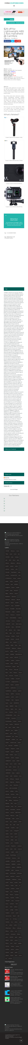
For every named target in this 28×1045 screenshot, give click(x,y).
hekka (11, 350)
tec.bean (11, 420)
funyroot (5, 340)
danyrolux (8, 38)
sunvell (5, 419)
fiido (9, 336)
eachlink (13, 328)
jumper (12, 365)
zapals (5, 444)
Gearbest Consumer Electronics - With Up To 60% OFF (14, 544)
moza (14, 387)
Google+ (12, 109)
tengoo (10, 421)
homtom (5, 353)
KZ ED (18, 369)
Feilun (9, 335)
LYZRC (14, 377)
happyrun (9, 349)
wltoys (15, 436)
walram (20, 433)
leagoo (5, 372)
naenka (10, 389)
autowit (9, 304)
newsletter (18, 111)
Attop (12, 302)
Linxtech (13, 375)
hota (21, 353)
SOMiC (11, 417)
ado (12, 294)
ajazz (21, 295)
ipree (14, 360)
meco (18, 380)
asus (21, 301)
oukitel (5, 399)
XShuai (13, 440)
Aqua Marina (19, 299)
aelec (21, 294)
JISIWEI (5, 363)
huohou (9, 357)
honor (10, 353)
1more (15, 292)
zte (12, 445)
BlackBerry (19, 308)
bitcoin (14, 308)
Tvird (20, 426)
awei (19, 304)
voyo (17, 433)
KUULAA (13, 369)
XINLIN (19, 438)
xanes (20, 437)
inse (21, 359)
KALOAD (20, 365)
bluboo (16, 311)
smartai (17, 414)
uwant (5, 430)
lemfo (5, 373)
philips (18, 400)
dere (19, 322)
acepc (5, 294)
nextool (15, 390)
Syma (9, 419)
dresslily (15, 326)
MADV (10, 379)
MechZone (14, 380)
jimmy (14, 362)
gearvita (16, 343)
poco (13, 401)
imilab (9, 359)
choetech (5, 316)
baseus (16, 305)
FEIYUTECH (19, 335)
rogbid (10, 406)
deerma (14, 322)
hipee (17, 352)
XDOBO (5, 438)
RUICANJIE (13, 407)
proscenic (6, 403)
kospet (10, 367)
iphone (9, 360)
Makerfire (20, 379)
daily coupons (6, 321)
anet (9, 299)
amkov (15, 298)
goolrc (10, 348)
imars (5, 359)
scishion (16, 410)
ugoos (5, 427)
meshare (14, 383)
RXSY (5, 409)
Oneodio (13, 396)
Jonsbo (16, 363)
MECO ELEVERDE (7, 382)
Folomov (18, 338)
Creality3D (14, 319)
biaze (14, 306)
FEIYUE (13, 335)
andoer (5, 299)
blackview (6, 309)
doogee (16, 325)
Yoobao (15, 441)
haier (5, 349)
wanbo (5, 434)
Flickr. (6, 111)
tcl (7, 420)
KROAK (14, 367)
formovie (13, 339)
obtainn (8, 394)
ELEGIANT (9, 329)
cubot (19, 319)
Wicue (16, 434)
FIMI (12, 336)
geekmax (19, 345)
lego (20, 372)
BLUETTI (5, 312)
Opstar (9, 397)
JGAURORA (6, 362)
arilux (5, 301)
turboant (15, 426)
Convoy (16, 318)
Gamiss (5, 343)
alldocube (17, 296)
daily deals (14, 321)
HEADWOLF (6, 350)
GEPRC (15, 346)
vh (8, 431)
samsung (14, 409)
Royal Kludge (6, 407)
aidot (13, 295)
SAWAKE (11, 410)
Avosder (14, 304)
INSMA (5, 360)
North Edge (6, 393)
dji (16, 323)
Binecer (9, 308)
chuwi (10, 316)
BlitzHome (11, 309)
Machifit (5, 379)
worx (19, 436)
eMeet (9, 331)
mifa (17, 384)
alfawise (5, 296)
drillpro (20, 326)
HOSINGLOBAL (16, 353)
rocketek (5, 406)
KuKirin (5, 369)
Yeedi (21, 440)
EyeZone (20, 333)
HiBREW (16, 350)
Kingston (15, 366)
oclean (13, 394)
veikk (20, 430)
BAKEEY (5, 305)
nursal (15, 393)
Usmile (9, 428)
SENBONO (16, 411)
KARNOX (5, 366)
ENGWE (5, 332)
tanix (5, 420)
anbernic (19, 298)
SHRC (10, 413)
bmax (10, 312)
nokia (21, 392)
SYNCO (13, 419)
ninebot (11, 392)
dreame (10, 326)
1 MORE (5, 292)
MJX (20, 386)
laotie (16, 370)
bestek (10, 306)
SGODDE (6, 413)
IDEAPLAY (14, 357)
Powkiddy (18, 401)
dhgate (5, 323)
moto (5, 387)
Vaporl (16, 430)
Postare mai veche (11, 22)
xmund (9, 440)
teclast (5, 421)
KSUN (19, 367)
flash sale (5, 338)
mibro (19, 383)
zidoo (5, 445)
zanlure (10, 443)
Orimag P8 (18, 397)
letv (14, 373)
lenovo (9, 373)
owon (9, 399)
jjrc (9, 363)
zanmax (14, 443)
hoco (21, 352)
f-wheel (5, 335)
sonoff (15, 417)
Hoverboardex (7, 356)
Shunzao (14, 413)
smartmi (11, 416)
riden (14, 404)
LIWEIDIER (19, 375)
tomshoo (14, 423)
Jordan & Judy (7, 365)
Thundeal (18, 421)
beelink (5, 306)
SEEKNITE (6, 411)
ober (5, 394)
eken (21, 328)
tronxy (10, 426)
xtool (17, 440)
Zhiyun (18, 444)
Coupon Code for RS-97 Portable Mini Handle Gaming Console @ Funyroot (16, 999)
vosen (13, 433)
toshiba (10, 424)
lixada (5, 376)
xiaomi (13, 438)
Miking (5, 386)
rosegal (18, 406)
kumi (9, 369)
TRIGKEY (16, 424)
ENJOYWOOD (11, 332)
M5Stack (18, 377)
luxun (10, 377)
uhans (9, 427)
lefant (17, 372)
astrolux (9, 301)
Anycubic (13, 299)
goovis (14, 348)
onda (8, 396)
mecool (13, 382)
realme (5, 404)
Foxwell (18, 339)
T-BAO (18, 419)
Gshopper (20, 348)
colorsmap (11, 318)
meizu (5, 383)
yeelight (5, 441)
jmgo (12, 363)
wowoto (5, 437)
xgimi (10, 438)
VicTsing (12, 431)
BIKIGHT (18, 306)
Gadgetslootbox (12, 342)
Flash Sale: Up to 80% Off (9, 13)
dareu (20, 321)
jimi (11, 362)
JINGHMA (19, 362)
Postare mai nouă (20, 22)
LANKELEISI (11, 370)
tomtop (19, 423)
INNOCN (17, 359)
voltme (8, 433)
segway (10, 411)
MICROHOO (6, 384)
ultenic (17, 427)
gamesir (19, 342)
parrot (9, 400)
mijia (20, 384)
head (18, 349)
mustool (5, 389)
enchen (17, 331)
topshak (5, 424)
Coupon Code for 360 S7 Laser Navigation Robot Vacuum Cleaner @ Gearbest (16, 984)
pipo (5, 401)
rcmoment (17, 403)
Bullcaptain (17, 313)
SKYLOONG (6, 414)
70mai (19, 292)
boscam (20, 312)
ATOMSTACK (6, 302)
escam (21, 332)
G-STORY (6, 342)
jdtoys (17, 360)
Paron (5, 400)
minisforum (10, 386)
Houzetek (15, 355)
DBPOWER (6, 322)
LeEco (13, 372)
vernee (5, 431)
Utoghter (14, 428)
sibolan (19, 413)
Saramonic (6, 410)
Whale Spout (10, 434)
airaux (17, 295)
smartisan (6, 416)
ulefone (13, 427)
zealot (9, 444)
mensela (9, 383)
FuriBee (10, 340)
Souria (19, 417)
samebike (9, 409)
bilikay (5, 308)
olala (5, 396)
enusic (17, 332)
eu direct (10, 333)
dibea (9, 323)
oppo (5, 397)
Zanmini (19, 443)
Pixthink (8, 401)
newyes (10, 390)
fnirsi (14, 338)
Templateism (12, 1037)
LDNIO (20, 370)
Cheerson (20, 315)
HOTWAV (9, 355)
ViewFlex (17, 431)
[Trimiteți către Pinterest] (16, 41)
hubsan (17, 356)
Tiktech (9, 423)
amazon (9, 298)
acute (9, 294)
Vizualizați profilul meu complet (10, 479)
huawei (12, 356)
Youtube (8, 108)
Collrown (5, 318)
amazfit (5, 298)
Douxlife (5, 326)
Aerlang (5, 295)
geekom (5, 346)
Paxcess (13, 400)
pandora (18, 399)
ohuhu (17, 394)
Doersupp (11, 325)
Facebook (17, 108)
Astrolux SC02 (15, 301)
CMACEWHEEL (16, 316)
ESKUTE (5, 333)
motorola (9, 387)
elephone (15, 329)
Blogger (16, 489)
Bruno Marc (11, 313)
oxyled (13, 399)
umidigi (5, 428)
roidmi (14, 406)
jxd (16, 365)
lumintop (5, 377)
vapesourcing (10, 430)
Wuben (16, 437)
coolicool (5, 319)
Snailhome (6, 417)
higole (9, 352)
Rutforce (18, 407)
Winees (10, 436)
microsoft (12, 384)
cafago (5, 315)
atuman (16, 302)
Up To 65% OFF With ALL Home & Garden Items (14, 536)
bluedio (20, 311)
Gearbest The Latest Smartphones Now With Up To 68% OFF (13, 1029)
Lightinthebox (6, 375)
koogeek (5, 367)
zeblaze (13, 444)
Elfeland (19, 329)
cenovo (15, 315)
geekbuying (6, 345)
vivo (5, 433)
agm (9, 295)
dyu (4, 328)
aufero (5, 304)
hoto (5, 355)
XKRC (5, 440)
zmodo (9, 445)
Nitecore (16, 392)
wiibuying (6, 436)
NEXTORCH (6, 392)
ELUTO (5, 331)
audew (21, 302)
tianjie (5, 423)
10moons (11, 292)
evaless (15, 333)
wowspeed (11, 437)
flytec (10, 338)
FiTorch (16, 336)
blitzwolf (10, 311)
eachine (8, 328)
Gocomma (20, 346)
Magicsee (15, 379)
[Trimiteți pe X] (12, 41)
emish (13, 331)
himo (13, 352)
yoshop (19, 441)
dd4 (10, 322)
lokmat (14, 376)
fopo (9, 339)
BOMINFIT (15, 312)
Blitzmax (16, 309)
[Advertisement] (14, 277)
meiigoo (19, 382)
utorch (19, 428)
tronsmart (6, 426)
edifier (17, 328)
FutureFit (15, 340)
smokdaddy (16, 416)
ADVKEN (16, 294)
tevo (14, 421)
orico (13, 397)
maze (9, 380)
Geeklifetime (13, 345)
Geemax (10, 346)
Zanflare (5, 443)
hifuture (5, 352)
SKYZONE (12, 414)
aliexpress (11, 296)
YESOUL (10, 441)
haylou (14, 349)
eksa (5, 329)
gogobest (6, 348)
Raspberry (11, 403)
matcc (5, 380)
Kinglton (10, 366)
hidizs (20, 350)
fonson (5, 339)
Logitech (9, 376)
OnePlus (18, 396)
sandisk (19, 409)
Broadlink (6, 313)
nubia (11, 393)
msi (17, 387)
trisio (20, 424)
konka (20, 366)
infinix (13, 359)
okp (21, 394)
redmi (9, 404)
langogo (5, 370)
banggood (11, 305)
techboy (16, 420)
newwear (5, 390)
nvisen (19, 393)
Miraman (16, 386)
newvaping (15, 389)
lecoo (9, 372)
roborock (18, 404)
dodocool (6, 325)
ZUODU (16, 445)
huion (5, 357)
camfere (11, 19)
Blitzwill (5, 311)
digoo (13, 323)
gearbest (10, 343)
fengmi (5, 336)
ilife (18, 357)
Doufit (21, 325)
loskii (18, 376)
